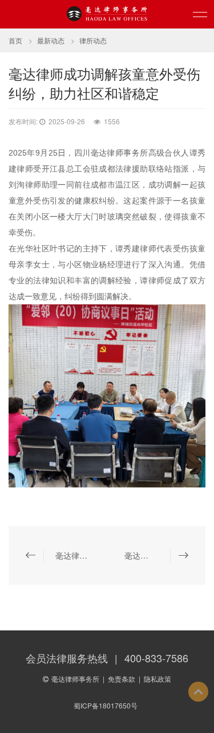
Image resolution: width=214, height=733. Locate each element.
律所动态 (93, 40)
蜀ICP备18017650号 (106, 705)
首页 (15, 40)
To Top (198, 692)
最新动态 (50, 40)
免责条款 (121, 678)
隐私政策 (157, 678)
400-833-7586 (156, 657)
